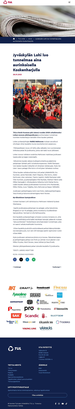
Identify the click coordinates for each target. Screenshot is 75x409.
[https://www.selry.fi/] (45, 315)
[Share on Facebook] (15, 259)
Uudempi (17, 267)
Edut (40, 368)
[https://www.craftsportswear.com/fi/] (26, 288)
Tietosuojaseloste (14, 381)
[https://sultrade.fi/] (57, 315)
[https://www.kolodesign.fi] (60, 295)
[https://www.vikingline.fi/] (29, 328)
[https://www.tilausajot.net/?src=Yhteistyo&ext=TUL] (29, 322)
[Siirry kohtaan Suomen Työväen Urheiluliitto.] (14, 39)
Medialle (11, 375)
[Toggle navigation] (69, 2)
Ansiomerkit (43, 370)
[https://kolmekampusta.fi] (42, 302)
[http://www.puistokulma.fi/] (44, 308)
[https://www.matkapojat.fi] (16, 302)
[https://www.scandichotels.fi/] (32, 315)
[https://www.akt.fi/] (12, 288)
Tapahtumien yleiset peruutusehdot (20, 379)
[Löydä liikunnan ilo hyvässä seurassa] (7, 2)
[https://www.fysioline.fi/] (19, 295)
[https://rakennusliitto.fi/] (61, 308)
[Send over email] (34, 259)
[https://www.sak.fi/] (17, 315)
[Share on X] (22, 259)
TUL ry (10, 368)
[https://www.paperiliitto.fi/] (14, 308)
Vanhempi (56, 267)
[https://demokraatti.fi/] (43, 288)
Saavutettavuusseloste (15, 377)
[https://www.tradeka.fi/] (63, 322)
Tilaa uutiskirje (37, 395)
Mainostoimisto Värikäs (15, 406)
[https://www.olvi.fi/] (30, 302)
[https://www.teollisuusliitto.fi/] (12, 322)
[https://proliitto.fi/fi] (29, 308)
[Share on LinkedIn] (28, 259)
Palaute (10, 372)
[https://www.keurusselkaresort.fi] (49, 295)
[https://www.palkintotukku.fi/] (58, 302)
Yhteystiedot (12, 370)
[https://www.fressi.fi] (60, 288)
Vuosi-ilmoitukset (44, 372)
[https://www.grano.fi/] (35, 295)
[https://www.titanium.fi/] (46, 322)
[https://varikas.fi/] (46, 328)
